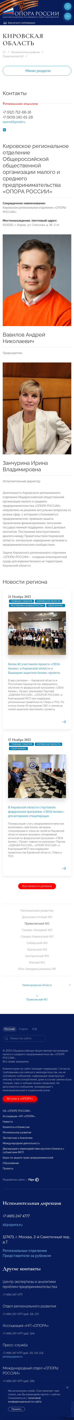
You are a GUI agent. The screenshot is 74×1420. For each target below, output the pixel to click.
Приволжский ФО (13, 56)
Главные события (21, 601)
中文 (34, 1029)
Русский (9, 1029)
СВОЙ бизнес (55, 605)
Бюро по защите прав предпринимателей (28, 1157)
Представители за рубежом (27, 1256)
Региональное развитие (25, 52)
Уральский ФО (37, 949)
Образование (11, 1163)
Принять (16, 1409)
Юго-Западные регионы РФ (37, 969)
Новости (8, 1121)
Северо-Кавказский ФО (37, 936)
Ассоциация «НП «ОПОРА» (19, 1116)
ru (67, 16)
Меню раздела (38, 71)
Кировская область (48, 601)
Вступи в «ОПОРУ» (20, 1098)
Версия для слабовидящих (21, 23)
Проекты (8, 1168)
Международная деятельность (21, 1143)
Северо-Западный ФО (37, 930)
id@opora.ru (12, 1225)
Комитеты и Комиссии (16, 1127)
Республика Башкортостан (27, 605)
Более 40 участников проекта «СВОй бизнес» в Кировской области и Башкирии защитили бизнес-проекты (34, 668)
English (23, 1029)
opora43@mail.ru (14, 122)
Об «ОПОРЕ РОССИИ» (17, 1110)
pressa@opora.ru (12, 1356)
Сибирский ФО (37, 943)
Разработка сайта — (19, 1179)
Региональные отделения (25, 1250)
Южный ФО (37, 962)
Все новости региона (37, 886)
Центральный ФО (37, 956)
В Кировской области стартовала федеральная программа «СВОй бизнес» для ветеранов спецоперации (36, 812)
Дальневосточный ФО (37, 917)
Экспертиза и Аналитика (18, 1137)
